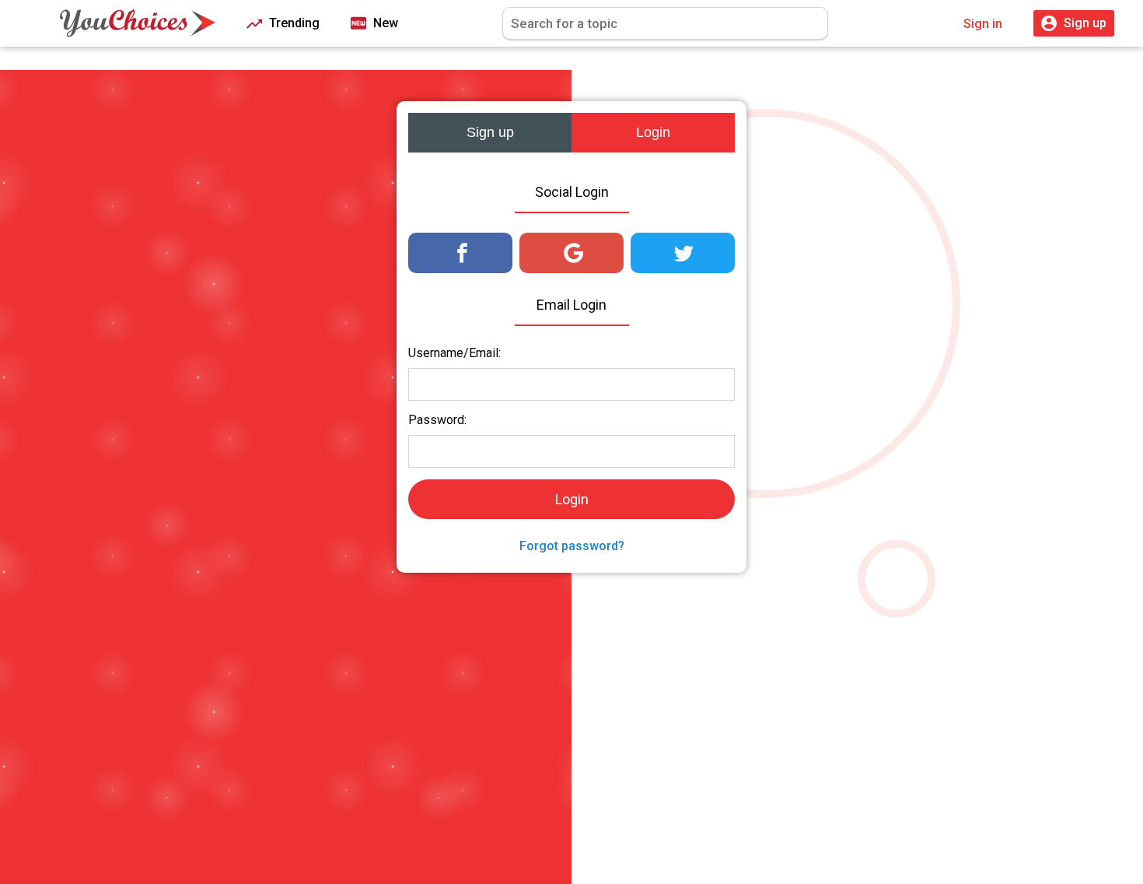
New (384, 23)
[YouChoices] (137, 23)
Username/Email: (454, 353)
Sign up (490, 132)
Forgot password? (571, 545)
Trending (293, 23)
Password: (437, 419)
